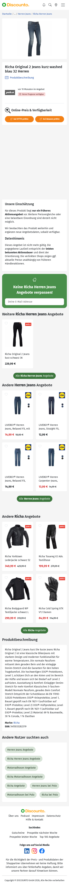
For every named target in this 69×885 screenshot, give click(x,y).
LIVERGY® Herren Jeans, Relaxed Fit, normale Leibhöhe (15, 479)
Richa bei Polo (50, 794)
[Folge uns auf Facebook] (42, 850)
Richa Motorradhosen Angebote (25, 776)
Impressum (38, 815)
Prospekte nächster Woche (42, 832)
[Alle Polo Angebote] (10, 92)
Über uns (13, 815)
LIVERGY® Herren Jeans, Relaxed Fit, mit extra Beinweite (17, 427)
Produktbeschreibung (21, 77)
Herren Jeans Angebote (20, 749)
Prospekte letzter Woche (23, 836)
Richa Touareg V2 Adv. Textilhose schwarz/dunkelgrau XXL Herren (51, 559)
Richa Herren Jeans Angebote (23, 758)
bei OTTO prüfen (20, 119)
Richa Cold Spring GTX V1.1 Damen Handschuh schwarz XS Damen (51, 611)
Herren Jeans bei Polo (44, 785)
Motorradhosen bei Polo (20, 794)
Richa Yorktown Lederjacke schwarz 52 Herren (17, 559)
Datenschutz (54, 815)
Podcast (25, 815)
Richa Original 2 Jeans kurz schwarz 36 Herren (17, 356)
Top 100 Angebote (49, 836)
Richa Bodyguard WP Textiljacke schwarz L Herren (17, 611)
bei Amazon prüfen (50, 119)
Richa (16, 722)
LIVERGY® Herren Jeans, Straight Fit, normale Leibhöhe (49, 427)
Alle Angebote (34, 375)
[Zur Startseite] (17, 4)
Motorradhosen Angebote (21, 767)
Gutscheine (18, 832)
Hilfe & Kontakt (34, 819)
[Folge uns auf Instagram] (34, 850)
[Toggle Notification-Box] (44, 5)
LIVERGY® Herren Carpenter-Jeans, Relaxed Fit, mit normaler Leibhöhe (49, 479)
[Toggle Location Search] (56, 5)
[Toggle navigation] (63, 5)
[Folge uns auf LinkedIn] (27, 850)
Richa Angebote (16, 785)
